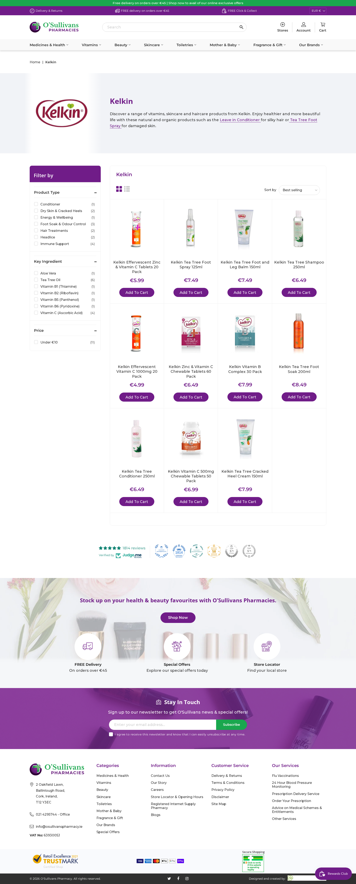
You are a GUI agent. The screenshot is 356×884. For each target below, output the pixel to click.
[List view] (127, 189)
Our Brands (310, 45)
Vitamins (90, 45)
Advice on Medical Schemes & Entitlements (297, 810)
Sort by (270, 190)
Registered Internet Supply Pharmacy (173, 806)
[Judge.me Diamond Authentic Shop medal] (161, 551)
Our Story (159, 783)
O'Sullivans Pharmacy (56, 878)
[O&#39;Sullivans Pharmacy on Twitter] (169, 878)
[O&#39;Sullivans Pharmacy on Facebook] (178, 878)
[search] (174, 27)
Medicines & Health (48, 45)
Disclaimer (220, 797)
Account (303, 30)
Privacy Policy (222, 790)
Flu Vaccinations (285, 776)
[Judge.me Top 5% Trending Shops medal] (249, 551)
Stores (282, 30)
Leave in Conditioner (240, 120)
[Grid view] (119, 189)
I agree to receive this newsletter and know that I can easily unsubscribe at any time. (180, 734)
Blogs (155, 815)
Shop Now (178, 617)
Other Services (284, 819)
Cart (322, 30)
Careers (157, 790)
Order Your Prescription (291, 801)
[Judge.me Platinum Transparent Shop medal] (196, 551)
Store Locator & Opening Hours (177, 797)
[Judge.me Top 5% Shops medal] (231, 551)
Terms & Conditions (228, 783)
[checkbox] (64, 204)
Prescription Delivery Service (295, 794)
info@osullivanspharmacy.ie (59, 827)
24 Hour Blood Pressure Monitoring (292, 785)
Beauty (121, 45)
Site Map (218, 804)
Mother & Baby (224, 45)
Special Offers (108, 832)
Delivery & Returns (226, 776)
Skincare (152, 45)
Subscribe (231, 725)
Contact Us (160, 776)
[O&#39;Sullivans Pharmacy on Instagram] (187, 878)
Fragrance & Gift (268, 45)
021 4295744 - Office (53, 814)
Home (35, 62)
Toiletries (185, 45)
